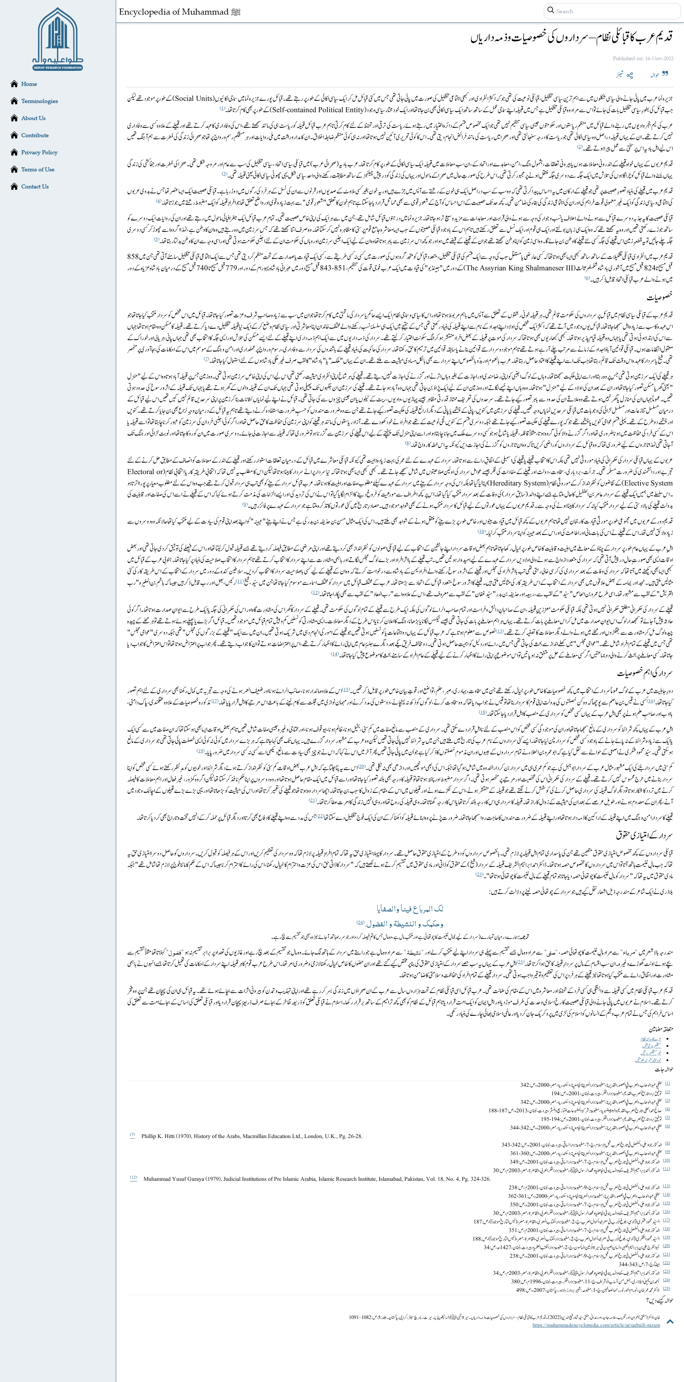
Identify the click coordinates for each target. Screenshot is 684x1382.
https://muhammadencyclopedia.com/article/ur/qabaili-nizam (596, 1325)
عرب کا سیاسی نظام (651, 1039)
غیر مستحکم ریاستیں (651, 1053)
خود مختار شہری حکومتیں (648, 1060)
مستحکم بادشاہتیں (651, 1046)
